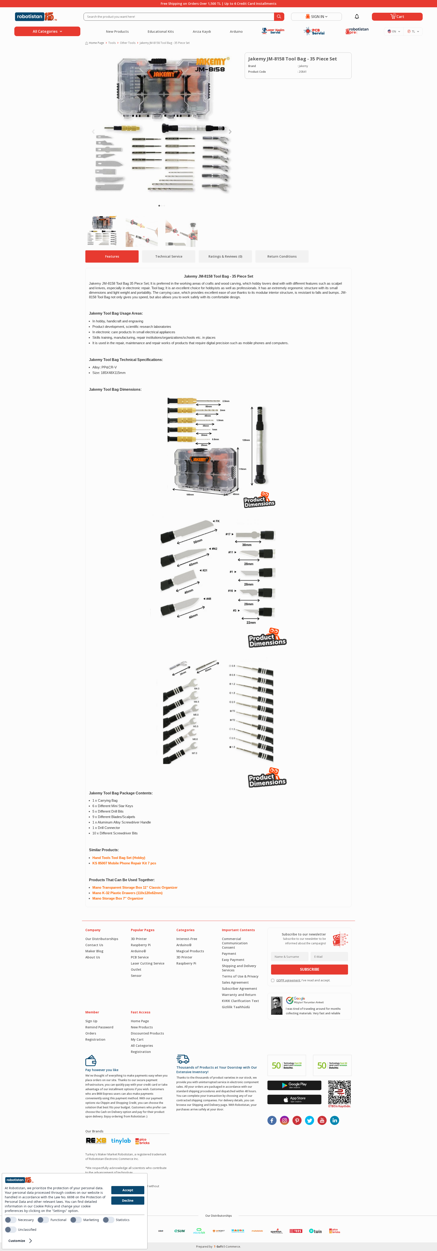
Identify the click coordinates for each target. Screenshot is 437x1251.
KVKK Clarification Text (240, 1001)
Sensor (136, 975)
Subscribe (309, 969)
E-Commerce (232, 1247)
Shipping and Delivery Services (239, 968)
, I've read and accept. (303, 980)
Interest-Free (186, 939)
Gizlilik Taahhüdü (236, 1007)
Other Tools (127, 43)
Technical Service (168, 256)
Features (112, 256)
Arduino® (138, 951)
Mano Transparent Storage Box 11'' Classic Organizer (135, 887)
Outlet (136, 969)
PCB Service (140, 957)
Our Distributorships (101, 939)
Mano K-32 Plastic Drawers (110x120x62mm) (127, 893)
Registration (95, 1039)
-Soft (219, 1247)
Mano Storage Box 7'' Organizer (117, 898)
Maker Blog (94, 951)
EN (394, 31)
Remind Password (99, 1027)
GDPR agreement (288, 980)
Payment (229, 953)
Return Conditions (282, 256)
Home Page (96, 43)
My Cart (137, 1039)
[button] (159, 205)
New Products (117, 31)
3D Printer (139, 939)
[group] (161, 126)
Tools (112, 43)
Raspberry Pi (141, 945)
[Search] (279, 16)
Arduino (236, 31)
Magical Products (190, 951)
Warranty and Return (239, 994)
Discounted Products (147, 1033)
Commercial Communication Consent (235, 943)
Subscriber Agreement (239, 988)
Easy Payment (233, 960)
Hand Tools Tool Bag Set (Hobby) (118, 858)
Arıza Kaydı (202, 31)
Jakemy (303, 66)
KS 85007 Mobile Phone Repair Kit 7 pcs (124, 863)
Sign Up (91, 1021)
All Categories (142, 1045)
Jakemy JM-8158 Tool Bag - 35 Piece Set (165, 43)
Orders (90, 1033)
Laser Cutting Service (147, 963)
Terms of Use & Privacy (240, 976)
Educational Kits (161, 31)
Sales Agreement (235, 982)
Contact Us (94, 945)
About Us (92, 957)
